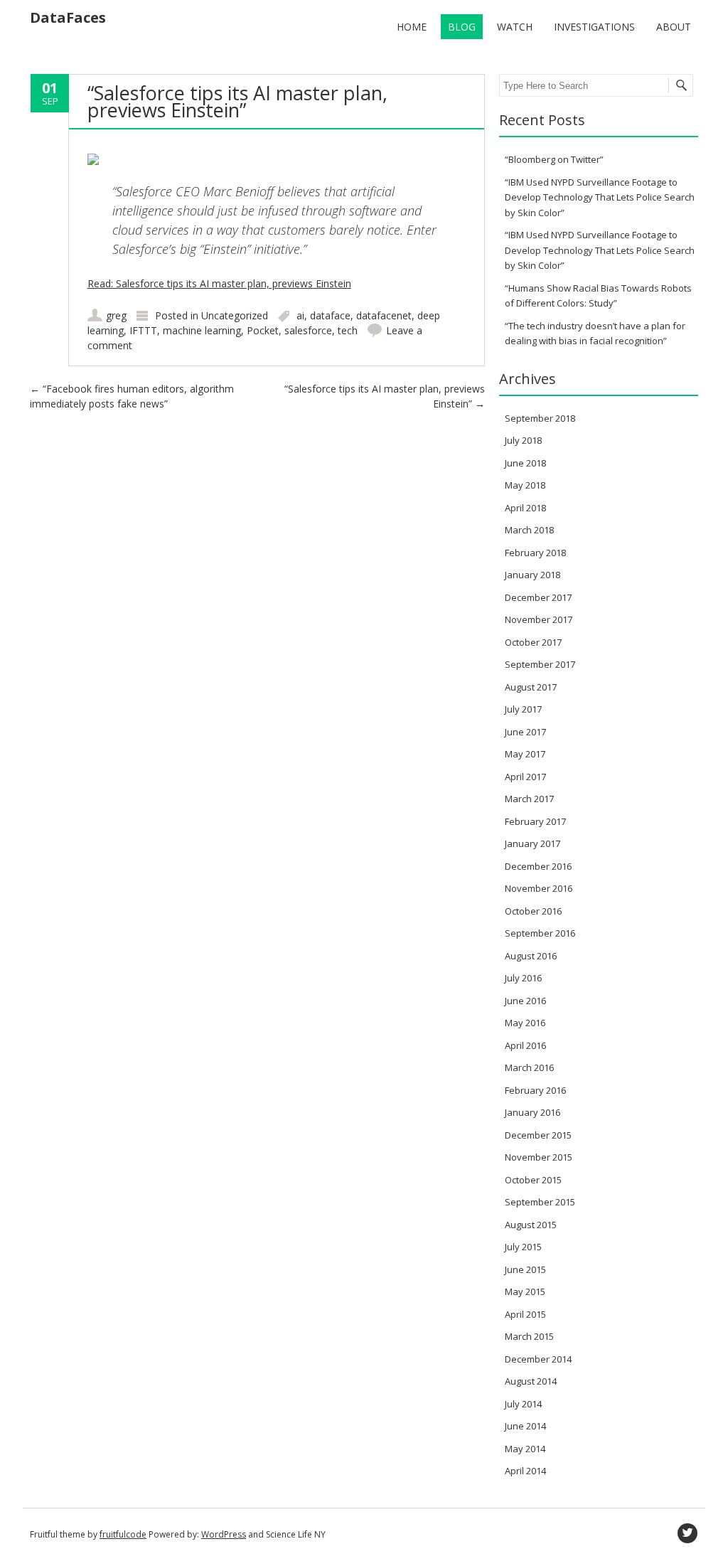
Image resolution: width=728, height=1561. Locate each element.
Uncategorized (234, 315)
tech (348, 330)
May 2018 (525, 485)
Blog (462, 26)
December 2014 (538, 1359)
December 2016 (538, 866)
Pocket (263, 330)
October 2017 (533, 642)
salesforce (308, 330)
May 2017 (525, 753)
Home (412, 26)
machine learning (202, 330)
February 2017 (535, 821)
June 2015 (525, 1269)
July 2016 (523, 977)
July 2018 (523, 440)
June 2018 (525, 463)
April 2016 (525, 1045)
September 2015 (540, 1201)
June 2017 (525, 731)
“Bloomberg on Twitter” (554, 159)
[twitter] (687, 1533)
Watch (514, 26)
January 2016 (532, 1112)
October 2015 (533, 1179)
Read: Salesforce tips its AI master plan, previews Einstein (219, 283)
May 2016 (525, 1022)
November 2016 (538, 888)
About (673, 26)
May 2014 (525, 1448)
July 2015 (523, 1246)
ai (300, 315)
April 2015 (525, 1314)
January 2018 (532, 574)
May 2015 (525, 1291)
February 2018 (535, 552)
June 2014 (525, 1425)
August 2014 (531, 1381)
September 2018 (540, 418)
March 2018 (529, 529)
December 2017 (538, 597)
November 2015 (538, 1157)
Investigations (594, 26)
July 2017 (523, 709)
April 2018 (525, 507)
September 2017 (540, 664)
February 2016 (535, 1090)
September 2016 (540, 933)
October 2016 (533, 911)
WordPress (223, 1534)
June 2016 (525, 1000)
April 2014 (525, 1470)
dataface (330, 315)
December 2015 (538, 1135)
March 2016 (529, 1067)
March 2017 (529, 798)
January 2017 (532, 843)
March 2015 (529, 1336)
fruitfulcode (123, 1534)
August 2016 (531, 955)
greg (116, 315)
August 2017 (531, 687)
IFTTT (143, 330)
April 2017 (525, 776)
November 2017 (538, 619)
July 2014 (523, 1403)
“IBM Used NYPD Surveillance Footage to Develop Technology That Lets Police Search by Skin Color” (600, 197)
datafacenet (384, 315)
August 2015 (531, 1224)
